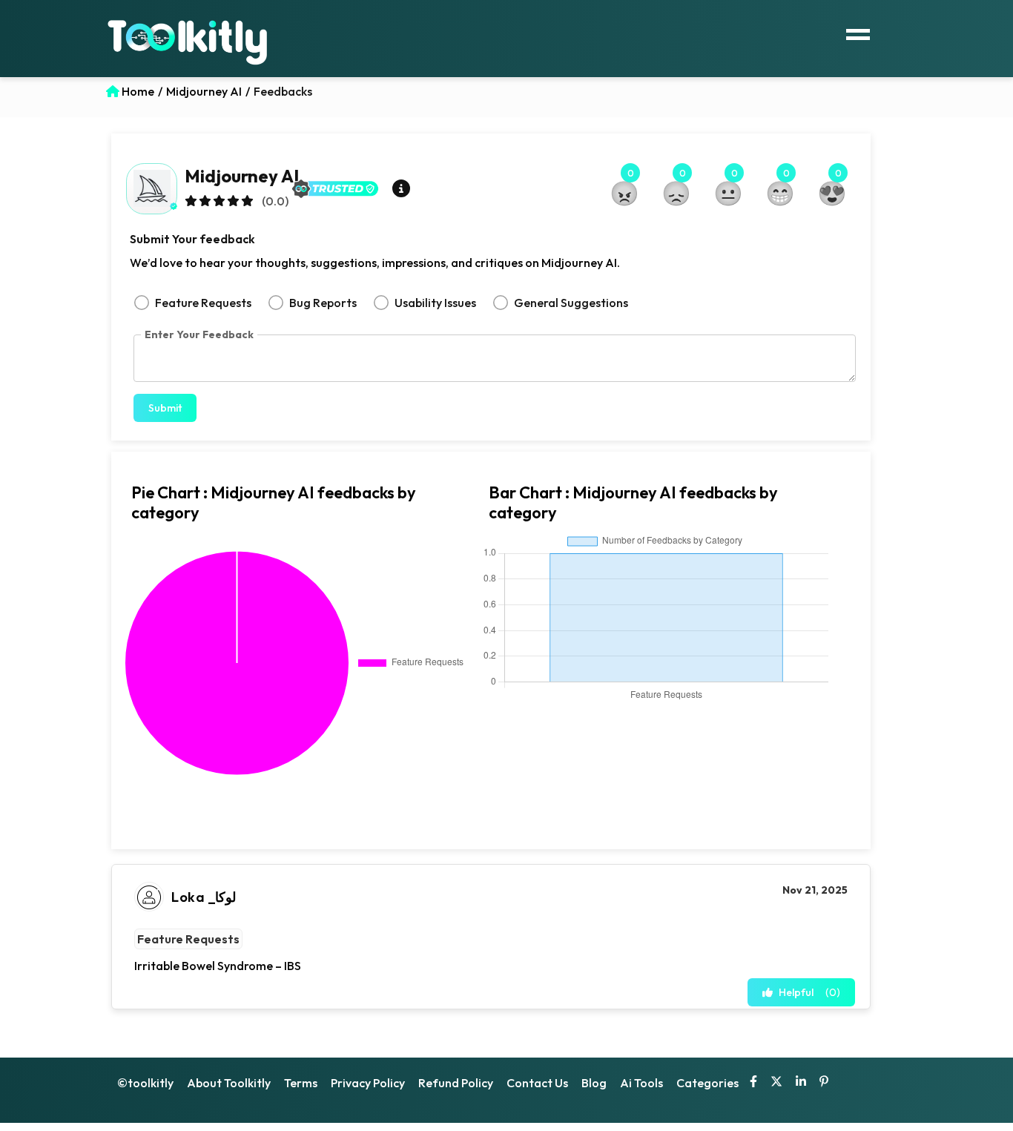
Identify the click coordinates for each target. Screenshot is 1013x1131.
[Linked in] (801, 1082)
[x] (776, 1082)
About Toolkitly (229, 1082)
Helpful (809, 992)
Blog (594, 1082)
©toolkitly (145, 1082)
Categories (707, 1082)
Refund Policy (455, 1082)
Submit (165, 408)
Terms (300, 1082)
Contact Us (537, 1082)
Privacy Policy (368, 1082)
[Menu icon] (858, 32)
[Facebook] (753, 1082)
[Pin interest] (823, 1082)
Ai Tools (641, 1082)
